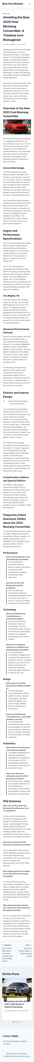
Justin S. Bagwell (10, 44)
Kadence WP (25, 1056)
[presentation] (17, 988)
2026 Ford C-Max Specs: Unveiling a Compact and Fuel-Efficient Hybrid (7, 953)
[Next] (28, 999)
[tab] (13, 1021)
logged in (16, 1041)
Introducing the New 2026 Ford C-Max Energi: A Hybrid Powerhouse (17, 1004)
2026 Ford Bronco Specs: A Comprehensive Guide (25, 950)
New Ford (6, 13)
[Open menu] (30, 3)
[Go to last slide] (5, 999)
